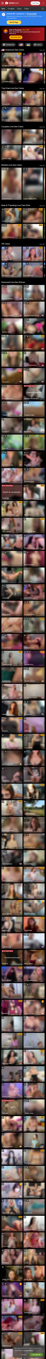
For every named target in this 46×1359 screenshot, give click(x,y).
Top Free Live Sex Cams (12, 88)
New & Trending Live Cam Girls (15, 205)
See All (42, 50)
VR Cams (5, 244)
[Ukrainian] (28, 45)
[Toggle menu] (2, 3)
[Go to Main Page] (14, 3)
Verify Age (14, 22)
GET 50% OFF (16, 37)
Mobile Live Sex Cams (11, 165)
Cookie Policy (28, 1350)
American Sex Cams (14, 50)
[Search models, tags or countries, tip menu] (42, 8)
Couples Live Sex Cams (12, 126)
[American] (21, 45)
